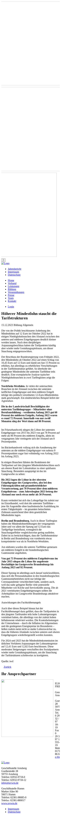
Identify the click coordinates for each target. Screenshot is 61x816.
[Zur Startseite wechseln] (5, 263)
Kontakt (12, 301)
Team (11, 298)
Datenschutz (14, 274)
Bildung (12, 289)
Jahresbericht (14, 268)
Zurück (7, 666)
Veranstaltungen (16, 292)
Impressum (13, 271)
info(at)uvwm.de (9, 783)
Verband (12, 283)
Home (11, 280)
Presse (11, 295)
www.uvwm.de (9, 803)
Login (11, 306)
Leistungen (13, 286)
